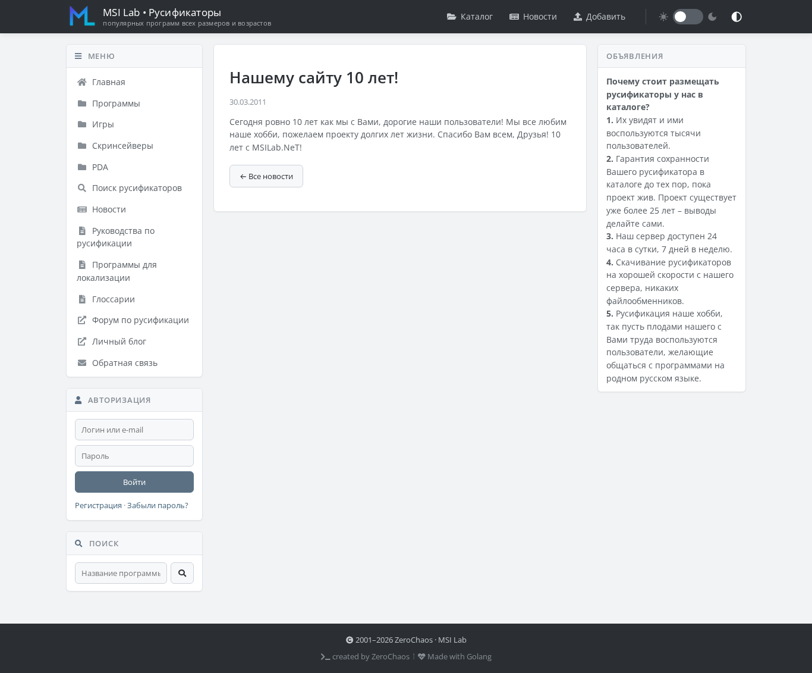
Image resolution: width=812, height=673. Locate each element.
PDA (99, 167)
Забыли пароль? (157, 505)
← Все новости (266, 176)
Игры (102, 124)
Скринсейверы (121, 145)
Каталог (477, 16)
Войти (134, 482)
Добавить (605, 16)
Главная (107, 81)
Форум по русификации (139, 319)
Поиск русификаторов (136, 187)
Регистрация (98, 505)
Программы (115, 103)
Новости (540, 16)
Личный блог (118, 341)
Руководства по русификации (116, 237)
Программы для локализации (117, 271)
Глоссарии (112, 299)
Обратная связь (124, 362)
